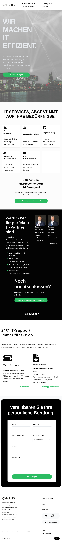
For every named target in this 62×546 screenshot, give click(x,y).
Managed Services (31, 134)
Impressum (20, 532)
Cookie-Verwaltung (46, 532)
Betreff (14, 447)
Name (14, 424)
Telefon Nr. (37, 424)
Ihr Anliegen (16, 458)
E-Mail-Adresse (18, 435)
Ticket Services (11, 365)
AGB (28, 532)
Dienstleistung (38, 435)
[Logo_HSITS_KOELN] (8, 4)
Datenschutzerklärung (8, 532)
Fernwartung (39, 364)
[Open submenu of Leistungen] (51, 3)
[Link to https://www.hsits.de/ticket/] (14, 358)
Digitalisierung (49, 133)
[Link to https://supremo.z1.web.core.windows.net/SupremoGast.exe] (44, 358)
